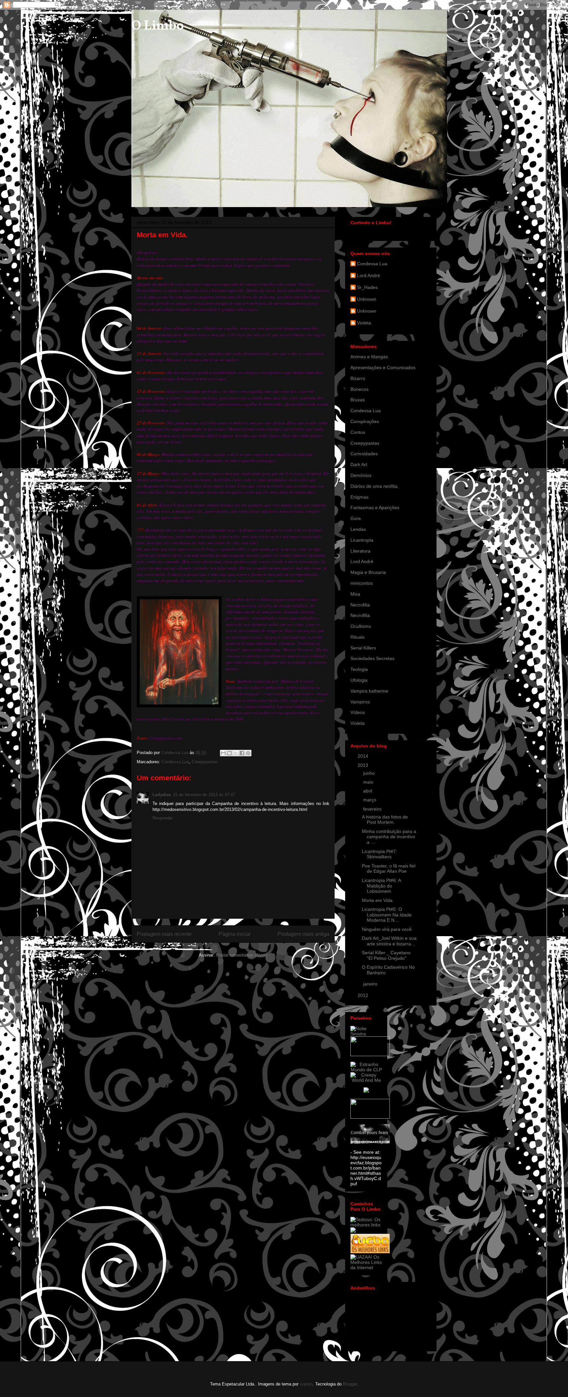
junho (369, 773)
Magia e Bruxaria (368, 572)
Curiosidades (364, 453)
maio (369, 782)
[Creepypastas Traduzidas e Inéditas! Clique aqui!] (366, 1080)
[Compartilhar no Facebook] (242, 753)
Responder (163, 818)
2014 (363, 756)
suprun (306, 1384)
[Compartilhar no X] (235, 753)
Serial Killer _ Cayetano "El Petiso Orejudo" (386, 955)
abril (368, 790)
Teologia (359, 669)
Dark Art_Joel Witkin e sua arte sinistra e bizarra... (389, 940)
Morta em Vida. (378, 900)
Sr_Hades (367, 287)
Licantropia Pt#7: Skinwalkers (379, 854)
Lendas (358, 529)
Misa (355, 594)
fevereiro (373, 809)
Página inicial (234, 934)
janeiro (371, 983)
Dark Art (358, 464)
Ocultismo (360, 626)
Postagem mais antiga (303, 934)
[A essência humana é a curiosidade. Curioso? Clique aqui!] (366, 1069)
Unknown (366, 299)
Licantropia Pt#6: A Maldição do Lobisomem (381, 886)
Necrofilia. (360, 615)
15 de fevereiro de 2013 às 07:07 (204, 794)
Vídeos (357, 712)
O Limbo (157, 26)
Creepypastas (205, 761)
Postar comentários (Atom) (241, 955)
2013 (363, 765)
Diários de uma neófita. (374, 486)
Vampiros (360, 701)
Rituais (357, 637)
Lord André (368, 275)
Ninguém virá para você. (387, 929)
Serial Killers (363, 648)
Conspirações (364, 421)
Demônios (360, 475)
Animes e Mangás (369, 356)
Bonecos (359, 389)
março (370, 799)
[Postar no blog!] (229, 753)
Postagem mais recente (164, 934)
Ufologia (358, 680)
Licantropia (361, 540)
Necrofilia (360, 604)
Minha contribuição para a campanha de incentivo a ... (389, 837)
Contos (357, 432)
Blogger (350, 1384)
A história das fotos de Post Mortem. (385, 819)
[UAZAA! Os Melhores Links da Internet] (366, 1267)
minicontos (361, 583)
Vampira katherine (369, 691)
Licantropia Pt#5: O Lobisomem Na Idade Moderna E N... (387, 915)
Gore (355, 518)
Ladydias (162, 794)
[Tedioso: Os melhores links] (366, 1224)
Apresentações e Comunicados (382, 367)
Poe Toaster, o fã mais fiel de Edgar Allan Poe (388, 868)
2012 (363, 995)
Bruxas (357, 399)
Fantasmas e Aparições (374, 507)
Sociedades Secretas (372, 658)
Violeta (364, 322)
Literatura (360, 551)
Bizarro (357, 378)
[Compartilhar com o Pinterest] (248, 753)
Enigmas (359, 497)
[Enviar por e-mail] (223, 753)
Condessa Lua (175, 761)
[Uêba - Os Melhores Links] (370, 1251)
